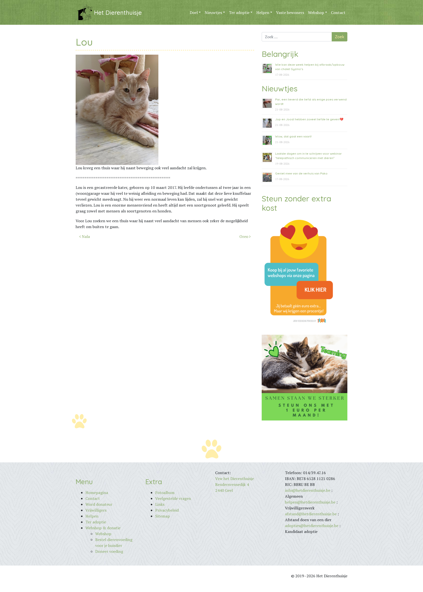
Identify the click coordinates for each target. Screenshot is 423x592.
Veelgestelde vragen (173, 498)
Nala (85, 236)
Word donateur (98, 504)
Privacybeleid (167, 510)
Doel (194, 12)
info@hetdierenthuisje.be (308, 490)
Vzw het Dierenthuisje (234, 478)
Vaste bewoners (290, 12)
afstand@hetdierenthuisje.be (311, 514)
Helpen (262, 12)
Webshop (316, 12)
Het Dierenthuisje (118, 12)
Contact (338, 12)
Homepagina (96, 492)
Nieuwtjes (213, 12)
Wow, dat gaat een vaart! (293, 136)
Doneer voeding (109, 551)
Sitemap (162, 516)
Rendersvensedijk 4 (232, 484)
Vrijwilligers (95, 510)
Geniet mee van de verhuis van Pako (301, 173)
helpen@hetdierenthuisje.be (310, 502)
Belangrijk (280, 54)
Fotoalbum (165, 492)
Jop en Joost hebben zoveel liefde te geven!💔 (309, 119)
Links (159, 504)
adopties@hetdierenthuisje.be (311, 525)
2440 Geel (224, 490)
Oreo (244, 236)
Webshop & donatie (102, 527)
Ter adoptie (239, 12)
